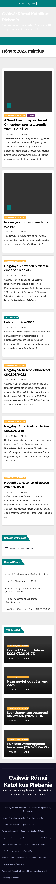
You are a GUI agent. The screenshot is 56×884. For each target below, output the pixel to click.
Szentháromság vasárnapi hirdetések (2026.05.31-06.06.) (27, 716)
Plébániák (42, 858)
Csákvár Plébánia (38, 831)
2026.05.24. (14, 752)
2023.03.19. (11, 380)
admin (24, 134)
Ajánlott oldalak (28, 824)
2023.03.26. (11, 276)
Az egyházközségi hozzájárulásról (15, 831)
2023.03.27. (11, 232)
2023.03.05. (11, 492)
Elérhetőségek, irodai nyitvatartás (15, 844)
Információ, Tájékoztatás (15, 115)
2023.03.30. (11, 134)
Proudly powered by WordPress (17, 808)
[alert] (28, 548)
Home (4, 818)
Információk (27, 851)
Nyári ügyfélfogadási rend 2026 (20, 581)
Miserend (32, 858)
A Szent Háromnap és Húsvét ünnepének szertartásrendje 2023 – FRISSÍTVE (25, 124)
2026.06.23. (14, 690)
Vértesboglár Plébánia (10, 878)
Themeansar (28, 811)
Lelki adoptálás (11, 317)
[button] (47, 41)
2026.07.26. (14, 658)
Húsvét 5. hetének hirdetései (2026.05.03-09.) (27, 609)
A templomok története (11, 824)
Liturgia (31, 115)
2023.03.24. (11, 328)
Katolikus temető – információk (14, 858)
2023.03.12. (11, 436)
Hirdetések (35, 844)
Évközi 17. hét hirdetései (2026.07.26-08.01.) (27, 574)
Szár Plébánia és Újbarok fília (13, 864)
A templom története (17, 818)
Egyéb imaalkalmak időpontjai (14, 838)
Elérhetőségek (33, 838)
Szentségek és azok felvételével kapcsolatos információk (24, 871)
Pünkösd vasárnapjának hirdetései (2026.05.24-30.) (28, 745)
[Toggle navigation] (51, 41)
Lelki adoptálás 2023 (19, 322)
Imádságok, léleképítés (11, 851)
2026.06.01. (14, 721)
